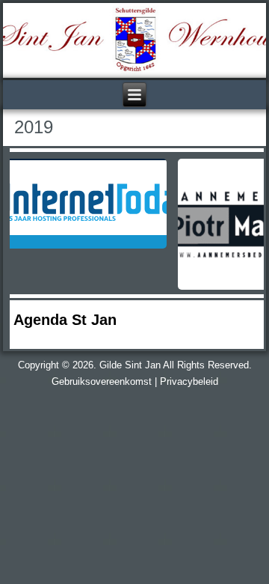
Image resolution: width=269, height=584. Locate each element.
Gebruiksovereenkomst (102, 381)
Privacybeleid (189, 381)
